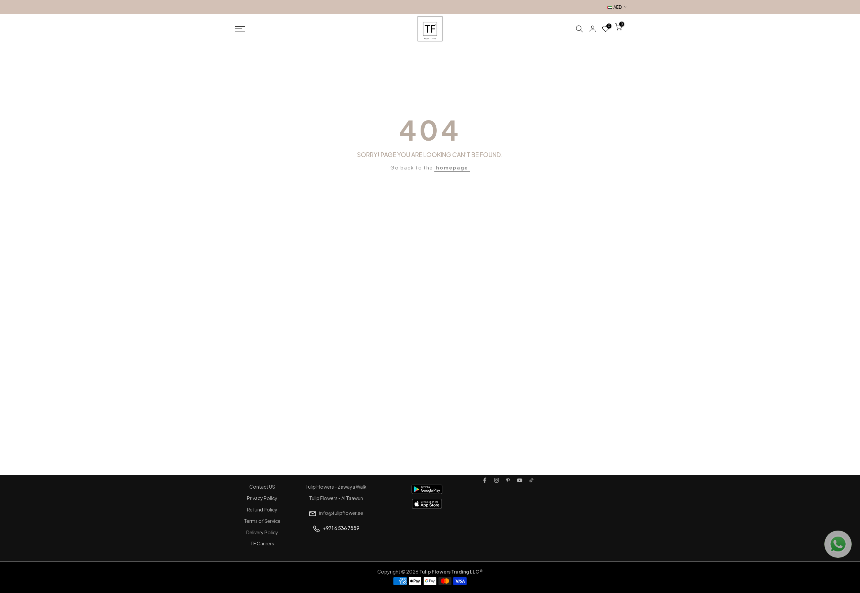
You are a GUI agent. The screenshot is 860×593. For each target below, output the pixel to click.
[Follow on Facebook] (484, 480)
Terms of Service (262, 521)
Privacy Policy (262, 498)
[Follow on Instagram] (496, 480)
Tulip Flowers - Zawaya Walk (336, 487)
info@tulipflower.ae (341, 513)
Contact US (262, 487)
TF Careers (262, 543)
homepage (452, 167)
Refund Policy (262, 509)
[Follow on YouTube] (519, 480)
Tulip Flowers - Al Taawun (336, 498)
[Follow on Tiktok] (531, 480)
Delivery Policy (262, 532)
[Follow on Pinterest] (508, 480)
